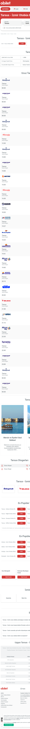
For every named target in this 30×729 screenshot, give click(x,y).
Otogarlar (3, 703)
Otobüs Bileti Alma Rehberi (6, 705)
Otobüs (6, 9)
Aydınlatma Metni (7, 719)
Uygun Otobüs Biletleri (5, 695)
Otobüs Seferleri (4, 698)
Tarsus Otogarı (8, 465)
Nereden (7, 21)
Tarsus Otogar (7, 469)
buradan (14, 722)
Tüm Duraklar (4, 700)
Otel (26, 9)
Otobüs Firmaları (4, 701)
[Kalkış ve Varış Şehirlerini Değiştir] (22, 23)
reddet (17, 718)
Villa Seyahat (26, 61)
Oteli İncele (8, 577)
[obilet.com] (9, 4)
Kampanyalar (4, 707)
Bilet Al (2, 696)
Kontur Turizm (26, 64)
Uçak (16, 9)
